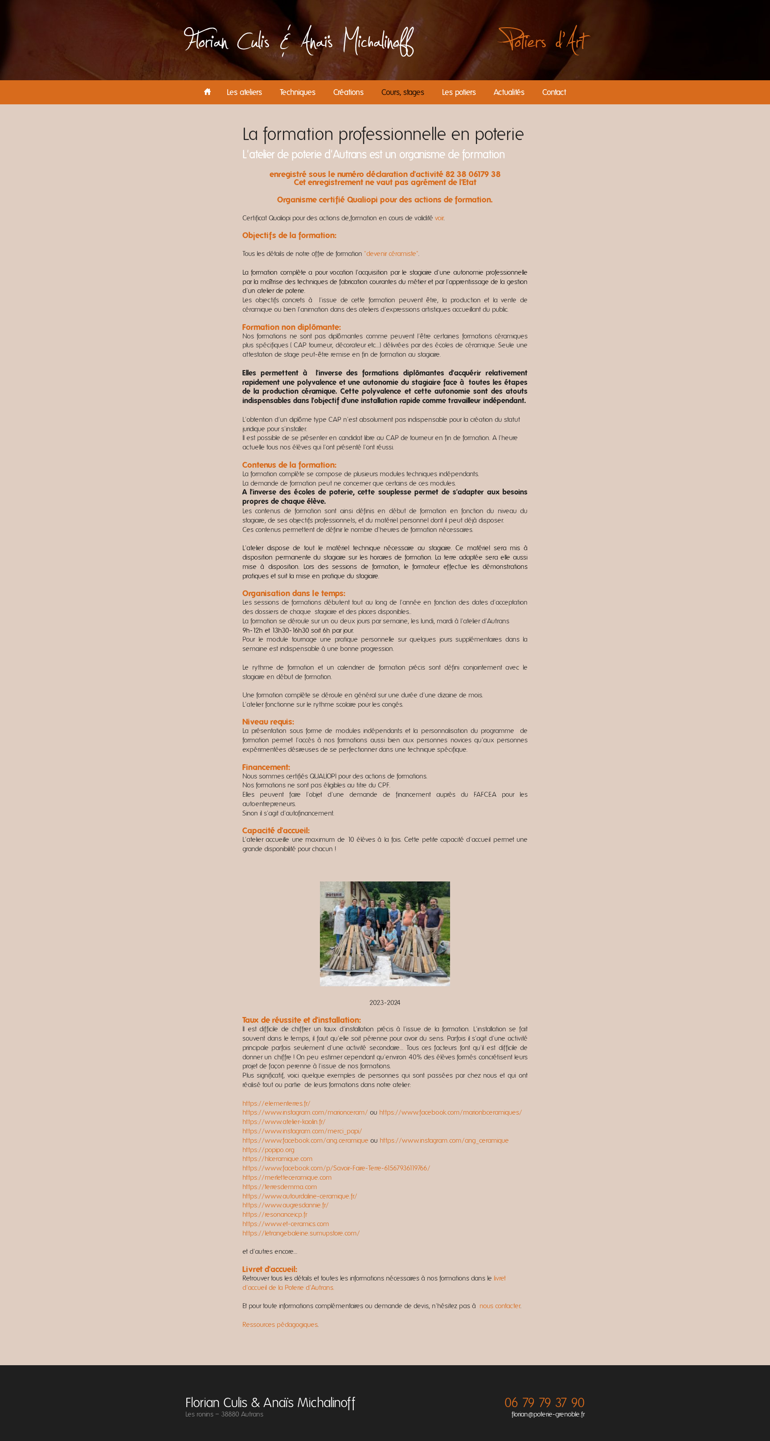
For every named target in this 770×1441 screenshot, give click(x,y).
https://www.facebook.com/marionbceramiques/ (449, 1112)
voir (438, 218)
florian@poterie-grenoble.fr (548, 1414)
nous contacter (499, 1305)
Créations (348, 93)
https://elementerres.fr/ (276, 1103)
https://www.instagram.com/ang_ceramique (443, 1140)
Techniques (297, 93)
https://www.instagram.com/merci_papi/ (302, 1131)
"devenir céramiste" (391, 253)
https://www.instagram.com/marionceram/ (305, 1112)
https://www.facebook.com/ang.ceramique (305, 1140)
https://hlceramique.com (277, 1158)
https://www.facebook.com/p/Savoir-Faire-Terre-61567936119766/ (336, 1168)
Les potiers (459, 93)
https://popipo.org (268, 1149)
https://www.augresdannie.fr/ (285, 1205)
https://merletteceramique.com (287, 1177)
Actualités (509, 93)
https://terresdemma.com (279, 1186)
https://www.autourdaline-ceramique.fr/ (299, 1196)
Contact (554, 93)
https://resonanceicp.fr (274, 1214)
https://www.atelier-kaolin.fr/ (284, 1121)
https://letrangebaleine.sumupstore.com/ (301, 1233)
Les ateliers (244, 93)
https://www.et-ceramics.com (285, 1223)
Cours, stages (402, 93)
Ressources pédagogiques (280, 1324)
